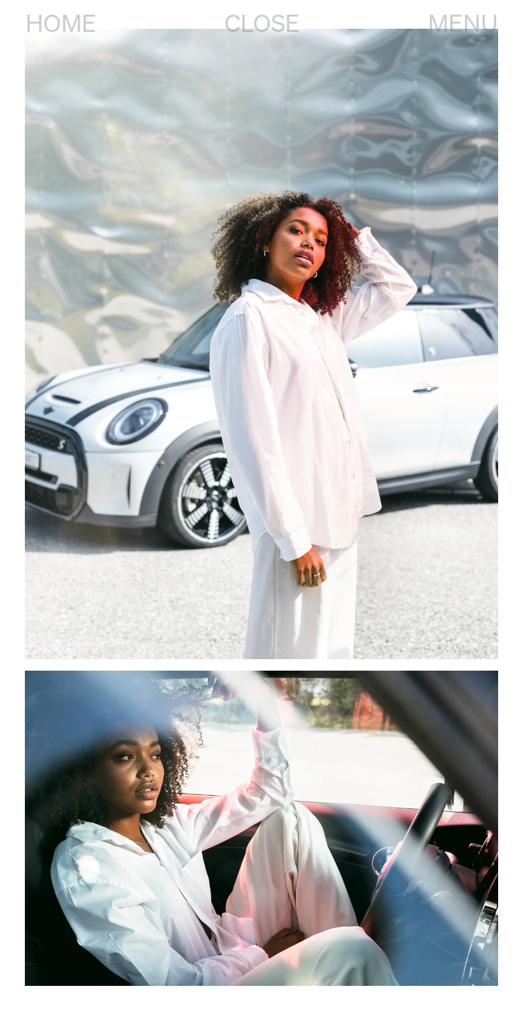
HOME (61, 23)
